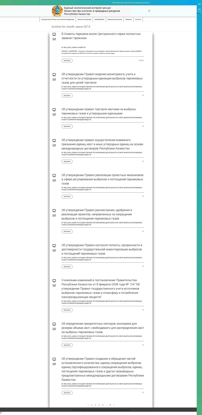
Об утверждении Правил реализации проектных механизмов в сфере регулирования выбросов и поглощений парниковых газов (103, 179)
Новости (82, 47)
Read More (67, 60)
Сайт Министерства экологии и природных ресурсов (130, 2)
